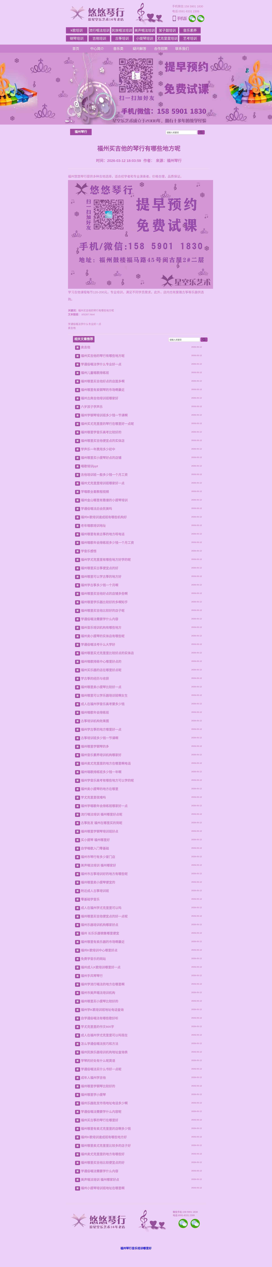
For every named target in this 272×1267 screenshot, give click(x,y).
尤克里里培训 (167, 38)
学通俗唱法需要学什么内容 (99, 619)
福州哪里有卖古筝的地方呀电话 (103, 534)
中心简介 (97, 49)
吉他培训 (99, 38)
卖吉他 (72, 328)
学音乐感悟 (88, 551)
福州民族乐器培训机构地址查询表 (104, 1052)
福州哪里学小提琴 (93, 1094)
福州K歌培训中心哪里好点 (99, 950)
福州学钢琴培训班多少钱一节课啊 (104, 415)
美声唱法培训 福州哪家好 (98, 865)
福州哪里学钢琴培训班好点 (99, 831)
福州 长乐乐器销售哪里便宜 (100, 933)
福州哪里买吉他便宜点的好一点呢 (104, 916)
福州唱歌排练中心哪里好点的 (101, 661)
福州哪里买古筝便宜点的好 (99, 568)
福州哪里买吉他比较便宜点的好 (103, 1162)
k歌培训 (77, 30)
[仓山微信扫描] (195, 1223)
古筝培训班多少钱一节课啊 (99, 738)
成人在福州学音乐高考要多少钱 (103, 704)
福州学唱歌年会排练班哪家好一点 (104, 806)
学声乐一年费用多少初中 (98, 449)
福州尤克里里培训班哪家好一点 (103, 483)
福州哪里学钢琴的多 (95, 746)
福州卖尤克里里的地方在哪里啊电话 (106, 763)
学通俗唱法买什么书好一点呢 (101, 1069)
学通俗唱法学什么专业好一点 (84, 324)
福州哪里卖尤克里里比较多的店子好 (106, 1145)
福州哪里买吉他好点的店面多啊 (103, 381)
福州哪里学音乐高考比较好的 (101, 432)
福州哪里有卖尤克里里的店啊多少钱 (106, 1128)
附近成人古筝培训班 (95, 891)
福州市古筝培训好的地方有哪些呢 (104, 874)
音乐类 (118, 49)
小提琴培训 (144, 38)
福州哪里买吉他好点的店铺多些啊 (104, 593)
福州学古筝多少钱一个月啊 (99, 585)
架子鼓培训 (167, 30)
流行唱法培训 (99, 30)
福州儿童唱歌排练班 (95, 373)
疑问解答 (139, 49)
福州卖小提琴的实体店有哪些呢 (103, 636)
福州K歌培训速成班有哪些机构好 (104, 517)
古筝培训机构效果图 (95, 721)
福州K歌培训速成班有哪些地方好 (104, 1137)
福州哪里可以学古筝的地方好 (101, 576)
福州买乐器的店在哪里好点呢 (101, 670)
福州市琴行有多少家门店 (98, 857)
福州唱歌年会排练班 (95, 712)
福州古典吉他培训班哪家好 (99, 398)
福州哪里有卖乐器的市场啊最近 (103, 942)
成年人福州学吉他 (93, 1077)
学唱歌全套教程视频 (95, 491)
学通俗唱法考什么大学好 (98, 644)
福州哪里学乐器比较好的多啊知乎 (104, 602)
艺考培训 (190, 38)
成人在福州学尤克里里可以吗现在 (104, 1035)
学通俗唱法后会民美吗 (96, 508)
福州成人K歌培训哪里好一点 (101, 967)
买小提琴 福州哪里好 (95, 840)
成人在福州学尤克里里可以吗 (101, 908)
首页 (75, 49)
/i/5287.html (88, 314)
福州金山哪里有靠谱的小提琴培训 (104, 500)
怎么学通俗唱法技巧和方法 (99, 1043)
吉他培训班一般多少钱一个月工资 (104, 474)
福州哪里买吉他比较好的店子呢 (103, 610)
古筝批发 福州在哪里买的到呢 (101, 823)
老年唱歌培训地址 (93, 525)
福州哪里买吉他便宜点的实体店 (103, 440)
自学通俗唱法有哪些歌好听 (99, 1018)
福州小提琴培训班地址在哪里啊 (103, 1188)
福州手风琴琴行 (92, 976)
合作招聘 (161, 49)
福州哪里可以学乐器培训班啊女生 (104, 695)
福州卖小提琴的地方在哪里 (99, 789)
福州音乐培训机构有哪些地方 (101, 627)
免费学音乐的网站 (93, 959)
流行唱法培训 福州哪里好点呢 (101, 814)
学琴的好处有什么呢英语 (98, 1060)
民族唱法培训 (122, 30)
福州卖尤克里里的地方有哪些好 (103, 1154)
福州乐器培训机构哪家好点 (99, 925)
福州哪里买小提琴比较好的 (99, 1001)
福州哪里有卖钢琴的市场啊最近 (103, 390)
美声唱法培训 (144, 30)
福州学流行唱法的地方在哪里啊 (103, 984)
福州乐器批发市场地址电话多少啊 (104, 1103)
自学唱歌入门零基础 (95, 848)
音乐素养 (190, 30)
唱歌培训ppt (89, 466)
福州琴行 (81, 131)
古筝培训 (122, 38)
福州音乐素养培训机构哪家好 (101, 755)
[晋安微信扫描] (183, 1223)
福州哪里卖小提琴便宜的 (98, 882)
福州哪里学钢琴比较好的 (98, 1086)
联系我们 (182, 49)
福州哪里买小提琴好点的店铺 (101, 457)
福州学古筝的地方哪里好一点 (101, 729)
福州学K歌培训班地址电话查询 (102, 1010)
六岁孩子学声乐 (92, 407)
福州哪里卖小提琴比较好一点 (101, 687)
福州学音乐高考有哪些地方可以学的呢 (107, 780)
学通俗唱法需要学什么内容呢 (101, 1111)
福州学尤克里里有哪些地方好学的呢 (106, 559)
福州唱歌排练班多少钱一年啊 (101, 772)
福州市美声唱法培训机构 (98, 993)
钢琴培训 (76, 38)
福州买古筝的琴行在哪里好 (99, 1120)
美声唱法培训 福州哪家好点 (100, 1179)
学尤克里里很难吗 (93, 797)
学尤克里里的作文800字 (97, 1026)
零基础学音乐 (90, 899)
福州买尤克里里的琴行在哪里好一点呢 (107, 423)
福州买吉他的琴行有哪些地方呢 (103, 356)
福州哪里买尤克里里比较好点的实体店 (107, 653)
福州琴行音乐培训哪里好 (136, 1248)
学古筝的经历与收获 (95, 678)
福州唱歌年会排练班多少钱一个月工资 (107, 542)
